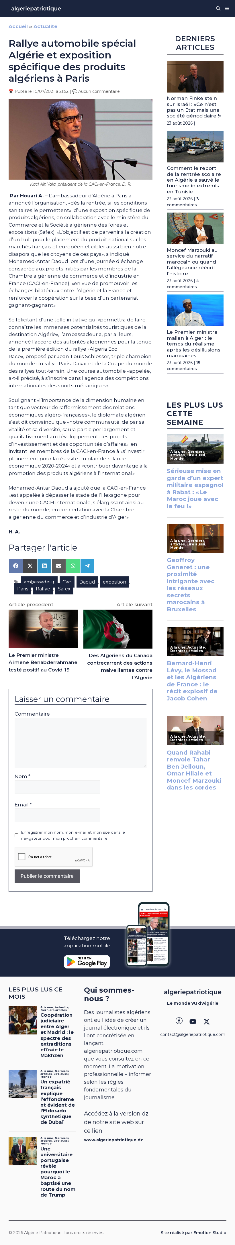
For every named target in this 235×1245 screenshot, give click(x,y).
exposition (114, 582)
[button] (218, 8)
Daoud (87, 582)
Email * (23, 805)
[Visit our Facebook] (179, 1021)
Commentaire (32, 714)
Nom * (22, 776)
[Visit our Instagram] (192, 1021)
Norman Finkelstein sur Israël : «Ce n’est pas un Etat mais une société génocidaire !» (194, 107)
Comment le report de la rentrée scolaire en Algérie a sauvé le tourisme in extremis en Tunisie (194, 180)
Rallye (43, 589)
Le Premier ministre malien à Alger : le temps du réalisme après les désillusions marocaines (193, 343)
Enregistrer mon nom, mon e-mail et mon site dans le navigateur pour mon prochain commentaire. (73, 835)
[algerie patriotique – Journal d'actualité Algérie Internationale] (36, 8)
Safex (64, 589)
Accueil (18, 26)
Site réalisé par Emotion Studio (193, 1232)
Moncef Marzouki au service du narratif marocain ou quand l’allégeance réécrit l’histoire (192, 261)
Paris (22, 589)
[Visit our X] (206, 1021)
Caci (67, 582)
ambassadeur (39, 582)
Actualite (45, 26)
